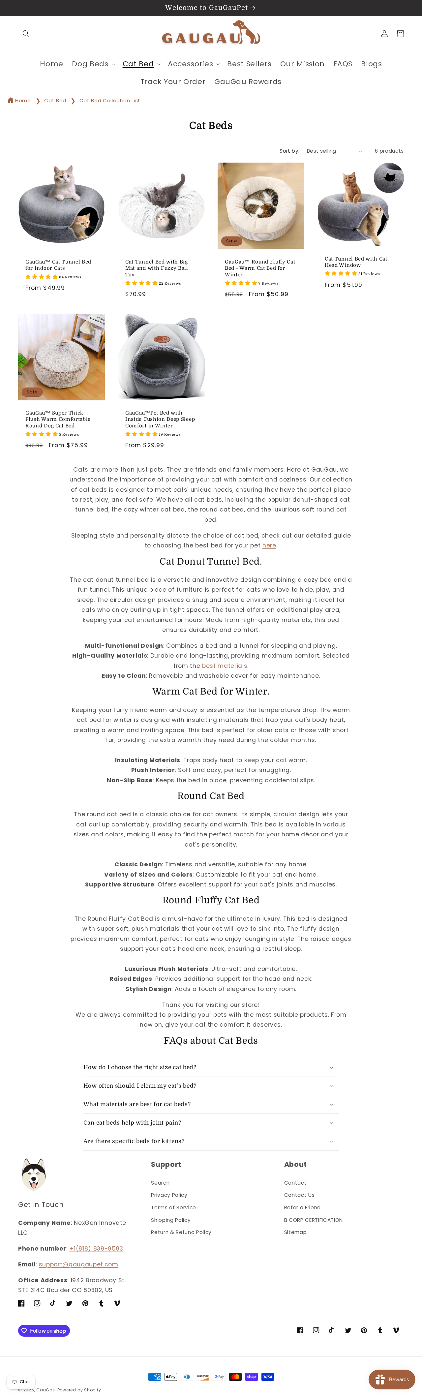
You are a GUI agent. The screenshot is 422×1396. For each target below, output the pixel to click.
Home (23, 100)
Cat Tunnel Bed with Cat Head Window (356, 262)
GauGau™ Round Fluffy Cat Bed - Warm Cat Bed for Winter (260, 268)
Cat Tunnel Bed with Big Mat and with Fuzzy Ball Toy (156, 268)
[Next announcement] (326, 8)
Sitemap (295, 1232)
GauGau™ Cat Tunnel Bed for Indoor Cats (58, 265)
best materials (224, 666)
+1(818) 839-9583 (96, 1249)
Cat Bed (56, 100)
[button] (26, 34)
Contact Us (299, 1195)
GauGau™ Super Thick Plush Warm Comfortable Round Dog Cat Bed (58, 419)
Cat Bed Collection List (109, 100)
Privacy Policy (169, 1195)
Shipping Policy (171, 1220)
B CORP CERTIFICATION (313, 1220)
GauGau (46, 1390)
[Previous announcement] (96, 8)
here (269, 545)
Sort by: (290, 150)
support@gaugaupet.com (78, 1264)
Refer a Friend (302, 1207)
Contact (295, 1182)
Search (160, 1182)
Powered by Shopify (79, 1390)
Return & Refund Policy (181, 1232)
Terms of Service (173, 1207)
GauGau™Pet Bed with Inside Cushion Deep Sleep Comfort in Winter (160, 419)
